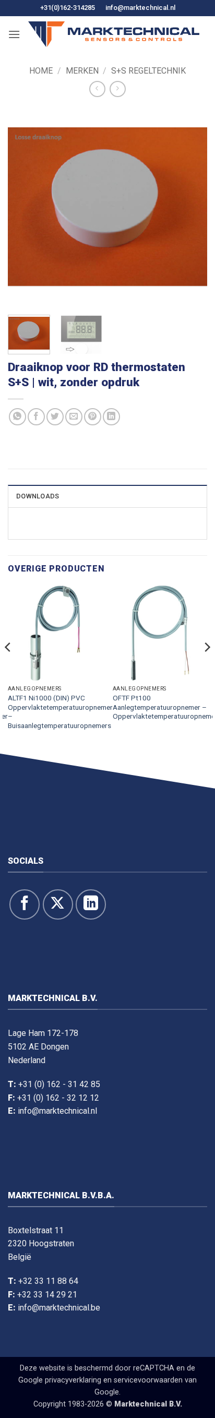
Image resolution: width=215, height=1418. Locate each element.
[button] (14, 34)
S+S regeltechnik (148, 71)
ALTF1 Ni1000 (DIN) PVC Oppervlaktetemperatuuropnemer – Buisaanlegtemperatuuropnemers (60, 712)
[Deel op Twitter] (55, 416)
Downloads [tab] (37, 496)
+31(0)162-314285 (67, 7)
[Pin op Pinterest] (92, 416)
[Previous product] (118, 89)
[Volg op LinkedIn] (91, 904)
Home (41, 71)
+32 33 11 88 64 (48, 1281)
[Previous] (25, 207)
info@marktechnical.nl (140, 7)
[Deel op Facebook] (36, 416)
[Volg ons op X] (58, 904)
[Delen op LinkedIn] (111, 416)
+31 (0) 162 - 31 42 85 (59, 1084)
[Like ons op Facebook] (24, 904)
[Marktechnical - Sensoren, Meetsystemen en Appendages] (113, 34)
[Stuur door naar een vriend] (73, 416)
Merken (82, 71)
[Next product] (97, 89)
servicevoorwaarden (148, 1380)
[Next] (190, 207)
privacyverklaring (73, 1380)
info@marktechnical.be (59, 1308)
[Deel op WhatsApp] (17, 416)
